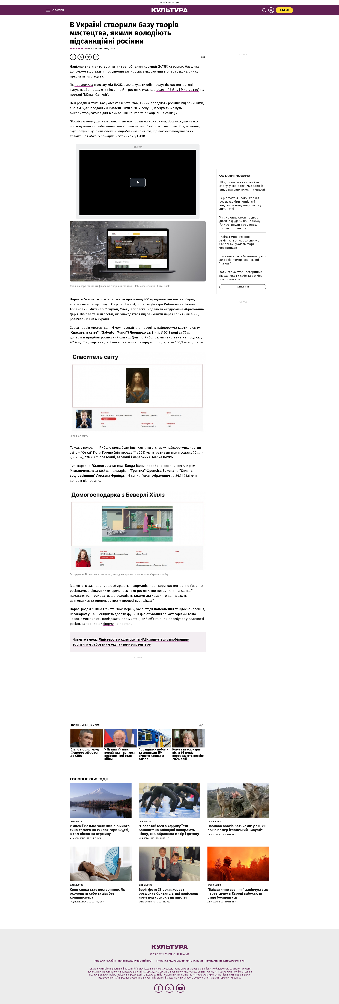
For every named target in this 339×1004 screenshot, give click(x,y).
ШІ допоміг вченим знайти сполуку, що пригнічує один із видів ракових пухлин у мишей (242, 185)
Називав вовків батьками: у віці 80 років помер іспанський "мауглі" (242, 259)
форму (108, 624)
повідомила (84, 85)
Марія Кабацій (79, 48)
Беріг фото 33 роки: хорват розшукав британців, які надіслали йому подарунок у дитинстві (240, 203)
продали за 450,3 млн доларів (179, 342)
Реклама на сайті (105, 960)
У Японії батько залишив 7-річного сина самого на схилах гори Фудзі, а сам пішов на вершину (100, 830)
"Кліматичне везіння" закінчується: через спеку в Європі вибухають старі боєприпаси (239, 242)
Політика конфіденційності (135, 960)
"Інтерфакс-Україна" (205, 974)
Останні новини (234, 176)
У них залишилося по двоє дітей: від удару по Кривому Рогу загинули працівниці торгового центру (239, 223)
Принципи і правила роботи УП (225, 960)
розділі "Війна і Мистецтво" (177, 90)
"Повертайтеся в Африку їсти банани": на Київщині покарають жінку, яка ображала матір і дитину (169, 830)
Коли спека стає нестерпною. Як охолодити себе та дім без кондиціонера (241, 275)
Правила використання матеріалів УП (179, 960)
